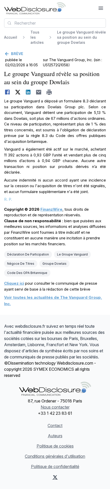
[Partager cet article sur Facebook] (7, 92)
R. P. (8, 199)
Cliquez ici (14, 283)
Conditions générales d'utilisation (55, 456)
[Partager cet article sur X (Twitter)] (18, 92)
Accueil (10, 37)
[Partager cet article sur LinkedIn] (28, 92)
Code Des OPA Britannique (27, 273)
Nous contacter (55, 407)
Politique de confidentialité (55, 466)
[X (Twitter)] (55, 477)
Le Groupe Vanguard (72, 254)
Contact (55, 425)
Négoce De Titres (20, 263)
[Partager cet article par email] (39, 92)
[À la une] (35, 8)
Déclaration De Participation (28, 254)
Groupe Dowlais (54, 263)
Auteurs (55, 435)
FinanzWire (51, 209)
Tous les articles (37, 37)
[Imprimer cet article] (49, 92)
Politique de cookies (55, 446)
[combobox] (55, 23)
